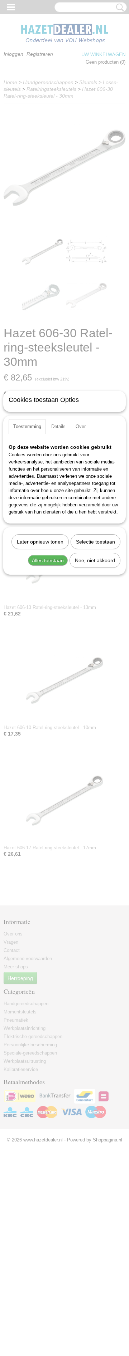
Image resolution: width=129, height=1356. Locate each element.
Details (58, 426)
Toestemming (27, 426)
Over (81, 426)
